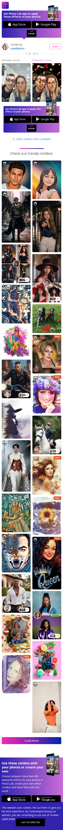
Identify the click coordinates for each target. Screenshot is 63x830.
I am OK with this (30, 822)
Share (55, 46)
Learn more (8, 818)
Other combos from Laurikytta (33, 139)
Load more (31, 741)
